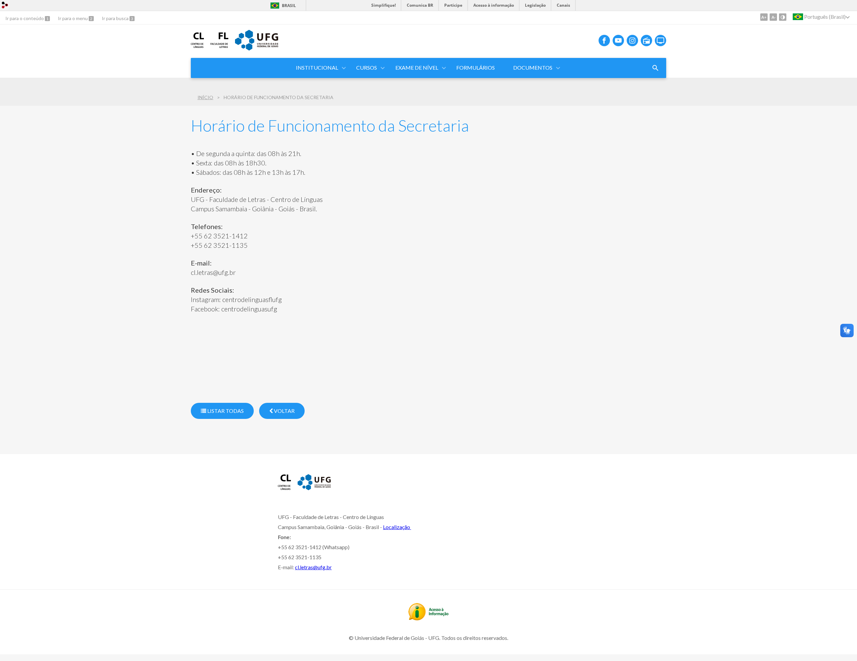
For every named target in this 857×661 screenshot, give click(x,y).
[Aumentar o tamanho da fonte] (764, 17)
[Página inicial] (197, 45)
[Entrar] (5, 6)
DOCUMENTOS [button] (532, 67)
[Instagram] (632, 40)
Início (205, 97)
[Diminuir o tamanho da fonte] (773, 17)
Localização (397, 527)
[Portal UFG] (256, 48)
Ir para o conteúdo (25, 18)
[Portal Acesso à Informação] (428, 618)
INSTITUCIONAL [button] (317, 67)
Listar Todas (225, 411)
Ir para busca (116, 18)
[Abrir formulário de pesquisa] (655, 68)
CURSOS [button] (366, 67)
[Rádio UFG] (646, 40)
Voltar (284, 411)
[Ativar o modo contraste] (782, 17)
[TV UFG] (660, 40)
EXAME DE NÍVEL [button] (416, 67)
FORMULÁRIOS (475, 67)
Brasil (289, 5)
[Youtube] (618, 40)
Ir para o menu (73, 18)
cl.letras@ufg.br (313, 567)
